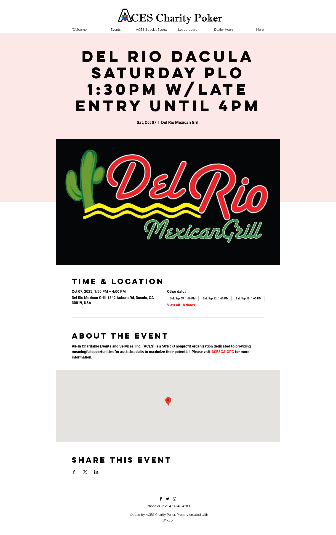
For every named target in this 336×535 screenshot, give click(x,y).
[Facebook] (160, 499)
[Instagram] (174, 499)
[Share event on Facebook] (74, 472)
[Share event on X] (85, 472)
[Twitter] (167, 499)
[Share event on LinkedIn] (96, 472)
